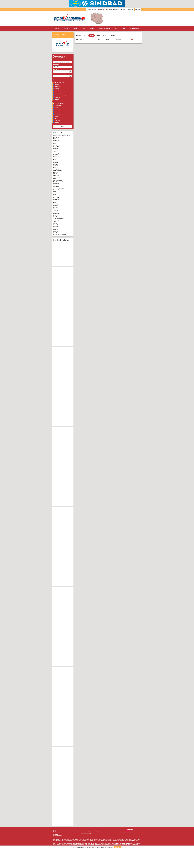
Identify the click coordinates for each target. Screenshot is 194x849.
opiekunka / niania (58, 93)
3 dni (91, 35)
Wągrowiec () (56, 223)
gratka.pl (56, 111)
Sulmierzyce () (56, 210)
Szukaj (62, 126)
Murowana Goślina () (58, 180)
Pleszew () (55, 192)
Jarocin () (55, 151)
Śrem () (55, 216)
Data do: (55, 74)
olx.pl (56, 118)
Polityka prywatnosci (57, 835)
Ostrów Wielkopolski (104, 28)
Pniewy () (55, 194)
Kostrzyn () (56, 164)
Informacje (130, 9)
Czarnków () (56, 142)
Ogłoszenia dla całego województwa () (61, 135)
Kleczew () (55, 157)
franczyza (57, 84)
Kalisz (75, 28)
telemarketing (57, 97)
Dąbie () (55, 143)
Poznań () (56, 197)
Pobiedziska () (56, 196)
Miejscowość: (56, 64)
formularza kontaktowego (86, 833)
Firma (98, 39)
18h (85, 35)
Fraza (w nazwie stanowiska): (59, 59)
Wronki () (55, 226)
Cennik (54, 831)
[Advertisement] (120, 18)
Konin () (55, 162)
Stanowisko (79, 39)
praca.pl (56, 107)
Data (132, 39)
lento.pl (56, 116)
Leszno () (55, 172)
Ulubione (101, 9)
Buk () (54, 138)
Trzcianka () (56, 220)
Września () (56, 228)
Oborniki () (55, 185)
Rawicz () (55, 202)
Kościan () (56, 165)
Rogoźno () (56, 204)
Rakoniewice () (56, 200)
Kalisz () (55, 154)
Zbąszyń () (55, 231)
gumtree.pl (57, 112)
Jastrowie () (56, 153)
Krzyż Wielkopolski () (57, 170)
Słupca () (55, 208)
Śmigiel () (55, 215)
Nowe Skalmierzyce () (58, 181)
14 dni (105, 35)
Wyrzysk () (55, 229)
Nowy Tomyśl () (56, 183)
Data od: (55, 69)
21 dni (112, 35)
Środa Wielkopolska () (58, 218)
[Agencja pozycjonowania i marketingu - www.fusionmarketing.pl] (130, 829)
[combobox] (62, 50)
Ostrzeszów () (56, 189)
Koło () (55, 161)
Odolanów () (56, 186)
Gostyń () (55, 148)
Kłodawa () (55, 159)
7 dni (98, 35)
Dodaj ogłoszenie (91, 9)
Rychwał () (55, 205)
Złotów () (55, 232)
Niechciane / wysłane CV (113, 9)
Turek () (55, 221)
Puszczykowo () (56, 199)
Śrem (123, 28)
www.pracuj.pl (58, 105)
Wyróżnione (57, 78)
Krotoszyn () (56, 169)
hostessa (57, 88)
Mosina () (55, 178)
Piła (116, 28)
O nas (123, 9)
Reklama (55, 833)
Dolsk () (55, 145)
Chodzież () (56, 140)
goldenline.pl (57, 109)
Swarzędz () (56, 212)
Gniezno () (56, 146)
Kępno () (55, 156)
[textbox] (62, 50)
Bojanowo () (56, 137)
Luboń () (55, 173)
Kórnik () (55, 167)
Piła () (55, 191)
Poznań (57, 28)
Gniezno (66, 28)
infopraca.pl (57, 114)
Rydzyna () (55, 207)
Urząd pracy (57, 120)
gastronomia (57, 86)
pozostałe (57, 99)
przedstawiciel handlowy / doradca (62, 95)
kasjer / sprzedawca (59, 90)
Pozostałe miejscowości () (59, 234)
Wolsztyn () (55, 224)
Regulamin (55, 834)
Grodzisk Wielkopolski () (58, 149)
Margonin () (56, 175)
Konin (83, 28)
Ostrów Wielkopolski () (58, 188)
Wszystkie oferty (134, 28)
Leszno (92, 28)
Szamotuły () (56, 213)
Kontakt (138, 9)
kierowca (57, 92)
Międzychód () (56, 177)
